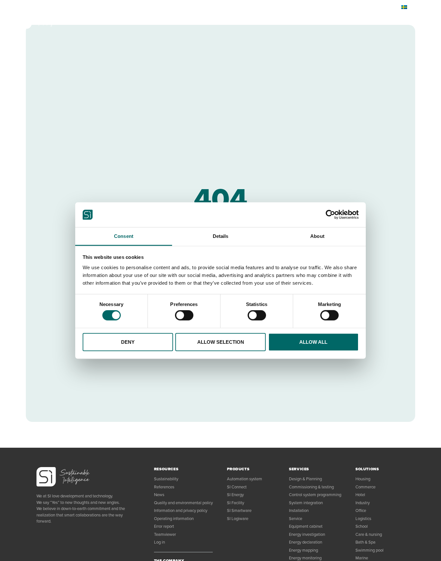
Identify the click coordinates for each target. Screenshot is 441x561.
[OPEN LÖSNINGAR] (158, 19)
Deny (128, 341)
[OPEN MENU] (406, 19)
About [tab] (317, 236)
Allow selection (220, 341)
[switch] (184, 315)
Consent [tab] (123, 236)
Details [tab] (221, 236)
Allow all (313, 341)
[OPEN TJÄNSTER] (121, 19)
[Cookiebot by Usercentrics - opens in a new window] (330, 214)
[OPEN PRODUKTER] (83, 19)
